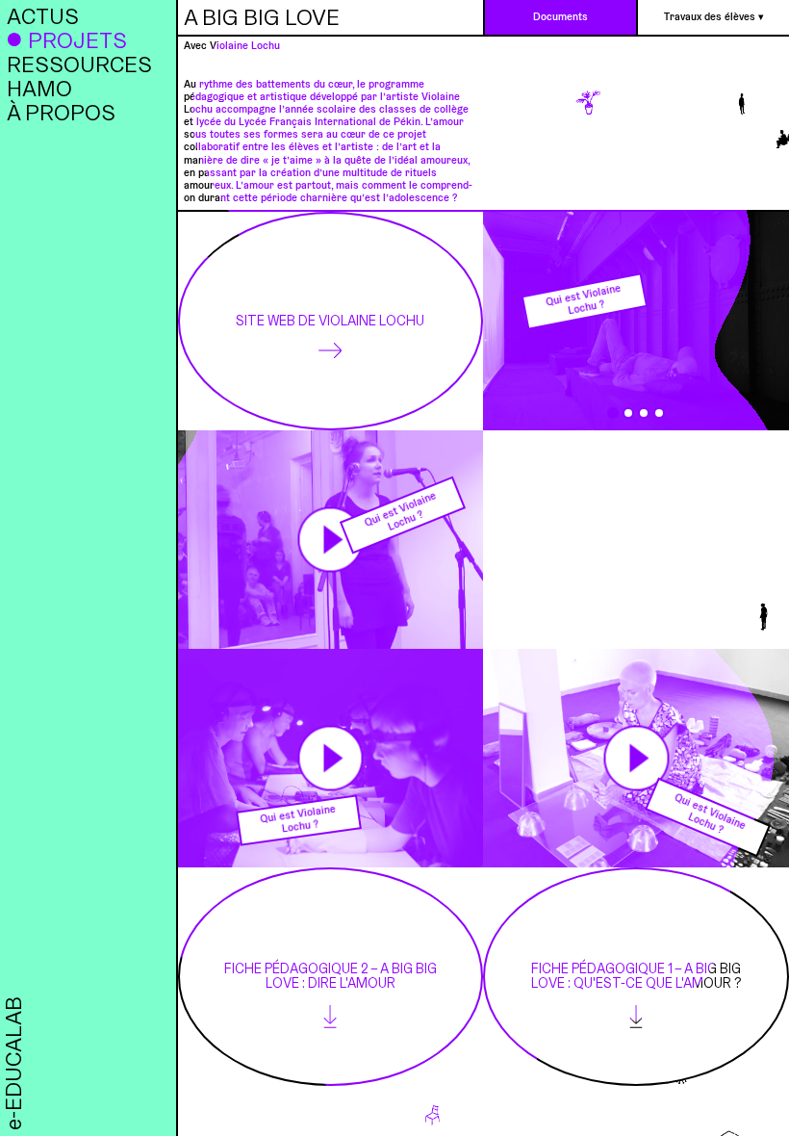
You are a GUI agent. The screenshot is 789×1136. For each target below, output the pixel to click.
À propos (61, 112)
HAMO (39, 88)
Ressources (79, 64)
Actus (43, 16)
